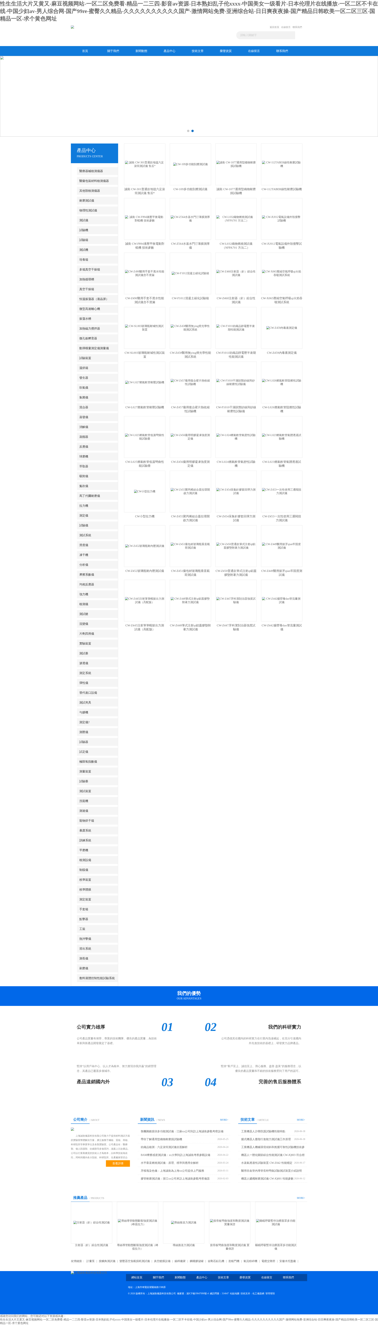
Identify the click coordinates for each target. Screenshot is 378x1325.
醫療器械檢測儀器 (91, 171)
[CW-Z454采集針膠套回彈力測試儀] (236, 491)
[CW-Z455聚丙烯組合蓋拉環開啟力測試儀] (190, 491)
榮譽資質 (226, 51)
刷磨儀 (83, 968)
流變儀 (83, 623)
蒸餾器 (83, 436)
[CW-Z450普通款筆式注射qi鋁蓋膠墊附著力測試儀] (236, 545)
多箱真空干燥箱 (89, 269)
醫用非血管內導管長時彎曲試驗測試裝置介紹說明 (271, 1170)
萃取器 (83, 466)
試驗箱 (83, 240)
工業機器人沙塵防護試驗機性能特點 (263, 1131)
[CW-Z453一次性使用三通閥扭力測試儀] (281, 491)
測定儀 (83, 515)
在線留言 (286, 27)
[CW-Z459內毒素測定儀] (281, 327)
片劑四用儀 (86, 633)
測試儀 (83, 220)
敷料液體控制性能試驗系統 (97, 978)
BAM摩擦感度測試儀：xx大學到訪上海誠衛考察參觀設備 (175, 1155)
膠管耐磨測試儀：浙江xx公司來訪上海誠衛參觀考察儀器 (175, 1178)
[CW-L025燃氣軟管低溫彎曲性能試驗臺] (144, 436)
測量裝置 (85, 771)
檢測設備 (85, 860)
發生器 (83, 377)
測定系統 (85, 673)
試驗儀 (83, 525)
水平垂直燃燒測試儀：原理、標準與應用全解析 (170, 1162)
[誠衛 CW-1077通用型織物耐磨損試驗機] (236, 164)
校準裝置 (85, 879)
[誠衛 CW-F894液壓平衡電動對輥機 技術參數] (144, 218)
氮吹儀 (83, 486)
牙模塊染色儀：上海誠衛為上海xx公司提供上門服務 (172, 1170)
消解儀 (83, 427)
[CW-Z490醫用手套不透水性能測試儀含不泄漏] (144, 273)
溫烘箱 (83, 367)
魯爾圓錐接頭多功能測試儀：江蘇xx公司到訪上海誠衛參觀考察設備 (182, 1131)
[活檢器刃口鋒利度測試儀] (229, 1222)
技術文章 (198, 51)
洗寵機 (83, 801)
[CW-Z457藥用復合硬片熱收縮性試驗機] (190, 382)
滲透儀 (83, 663)
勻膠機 (83, 712)
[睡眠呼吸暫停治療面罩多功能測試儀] (183, 1222)
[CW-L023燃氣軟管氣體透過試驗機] (281, 436)
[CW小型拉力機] (144, 491)
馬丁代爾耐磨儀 (89, 495)
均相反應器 (86, 584)
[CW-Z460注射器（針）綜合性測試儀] (236, 273)
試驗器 (83, 742)
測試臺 (83, 653)
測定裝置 (85, 899)
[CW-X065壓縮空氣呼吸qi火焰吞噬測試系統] (281, 273)
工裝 (82, 929)
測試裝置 (85, 791)
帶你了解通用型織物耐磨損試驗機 (161, 1139)
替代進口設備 (88, 692)
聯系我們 (297, 27)
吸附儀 (83, 476)
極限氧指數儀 (88, 761)
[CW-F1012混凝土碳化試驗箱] (190, 273)
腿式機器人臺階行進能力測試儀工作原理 (266, 1139)
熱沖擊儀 (85, 938)
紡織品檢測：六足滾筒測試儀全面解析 (164, 1147)
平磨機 (83, 850)
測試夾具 (85, 702)
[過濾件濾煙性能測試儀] (275, 1222)
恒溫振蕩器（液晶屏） (94, 299)
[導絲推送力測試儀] (91, 1222)
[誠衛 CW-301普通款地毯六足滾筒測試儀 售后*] (144, 164)
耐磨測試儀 (86, 200)
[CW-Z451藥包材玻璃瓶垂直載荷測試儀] (190, 545)
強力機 (83, 594)
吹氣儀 (83, 387)
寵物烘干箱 (86, 820)
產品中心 (169, 51)
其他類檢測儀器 (89, 190)
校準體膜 (85, 889)
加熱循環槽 (86, 279)
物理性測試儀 (88, 210)
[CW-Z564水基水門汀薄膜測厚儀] (190, 218)
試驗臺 (83, 781)
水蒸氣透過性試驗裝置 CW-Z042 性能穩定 (266, 1162)
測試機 (83, 249)
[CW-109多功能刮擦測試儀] (190, 164)
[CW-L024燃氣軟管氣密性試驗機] (236, 436)
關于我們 (113, 51)
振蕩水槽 (85, 318)
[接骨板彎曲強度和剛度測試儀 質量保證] (137, 1222)
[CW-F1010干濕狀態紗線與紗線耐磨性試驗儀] (236, 382)
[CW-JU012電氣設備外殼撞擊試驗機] (281, 218)
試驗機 (83, 230)
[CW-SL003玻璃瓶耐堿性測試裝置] (144, 327)
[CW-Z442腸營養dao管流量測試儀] (281, 600)
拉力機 (83, 505)
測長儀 (83, 958)
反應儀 (83, 446)
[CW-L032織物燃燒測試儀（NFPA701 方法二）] (236, 218)
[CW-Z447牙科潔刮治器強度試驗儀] (236, 600)
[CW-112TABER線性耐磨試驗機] (281, 164)
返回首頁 (274, 27)
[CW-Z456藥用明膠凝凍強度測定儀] (190, 436)
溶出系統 (85, 948)
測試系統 (85, 535)
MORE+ (224, 1120)
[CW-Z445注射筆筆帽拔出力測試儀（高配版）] (144, 600)
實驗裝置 (85, 643)
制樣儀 (83, 869)
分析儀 (83, 564)
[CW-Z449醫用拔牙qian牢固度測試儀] (281, 545)
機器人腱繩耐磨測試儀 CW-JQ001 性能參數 (267, 1178)
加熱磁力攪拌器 (89, 328)
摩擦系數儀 (86, 574)
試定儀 (83, 751)
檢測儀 (83, 604)
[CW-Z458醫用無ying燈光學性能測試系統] (190, 327)
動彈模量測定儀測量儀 (94, 348)
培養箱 (83, 259)
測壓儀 (83, 732)
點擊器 (83, 919)
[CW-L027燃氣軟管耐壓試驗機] (144, 382)
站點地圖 (234, 1293)
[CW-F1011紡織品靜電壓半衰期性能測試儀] (236, 327)
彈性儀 (83, 682)
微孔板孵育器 (88, 338)
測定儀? (84, 722)
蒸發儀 (83, 417)
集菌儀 (83, 397)
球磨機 (83, 456)
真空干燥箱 (86, 289)
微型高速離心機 (89, 308)
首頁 (85, 51)
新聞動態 (141, 51)
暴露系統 (85, 830)
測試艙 (83, 614)
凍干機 (83, 554)
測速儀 (83, 810)
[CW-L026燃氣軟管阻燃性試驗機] (281, 382)
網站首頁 (136, 1277)
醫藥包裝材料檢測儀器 (94, 180)
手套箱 (83, 909)
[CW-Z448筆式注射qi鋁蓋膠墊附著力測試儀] (190, 600)
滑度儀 (83, 545)
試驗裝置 (85, 358)
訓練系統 (85, 840)
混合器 (83, 407)
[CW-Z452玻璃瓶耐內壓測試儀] (144, 545)
